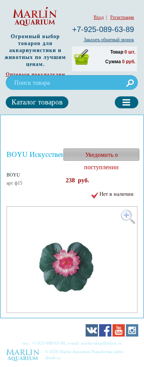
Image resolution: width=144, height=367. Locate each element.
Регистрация (122, 17)
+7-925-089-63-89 (103, 29)
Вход (99, 17)
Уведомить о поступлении (101, 156)
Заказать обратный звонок (109, 39)
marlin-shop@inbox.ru (101, 343)
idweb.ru (53, 357)
